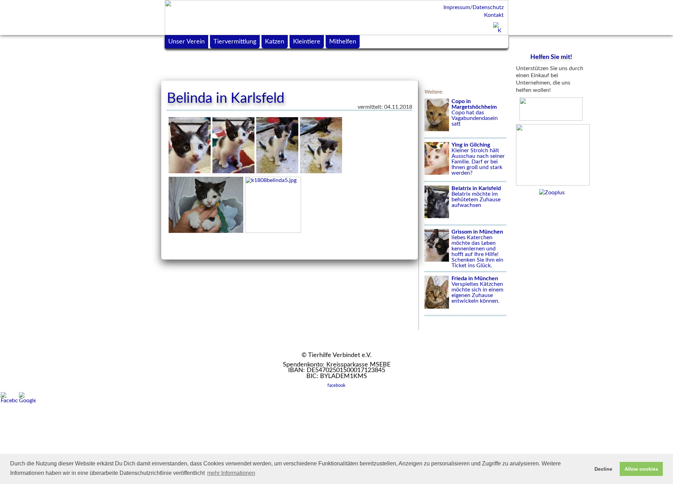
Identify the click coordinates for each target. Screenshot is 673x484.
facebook (336, 385)
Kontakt (494, 15)
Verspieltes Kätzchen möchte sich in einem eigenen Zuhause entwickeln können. (477, 290)
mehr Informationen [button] (231, 473)
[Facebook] (9, 397)
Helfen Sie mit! (551, 57)
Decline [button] (603, 469)
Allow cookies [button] (641, 469)
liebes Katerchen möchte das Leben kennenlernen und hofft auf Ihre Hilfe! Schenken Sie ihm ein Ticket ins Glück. (477, 248)
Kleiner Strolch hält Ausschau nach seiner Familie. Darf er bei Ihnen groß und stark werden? (478, 159)
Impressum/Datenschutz (473, 7)
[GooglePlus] (27, 397)
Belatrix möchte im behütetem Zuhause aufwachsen (476, 197)
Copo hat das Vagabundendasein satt (474, 113)
